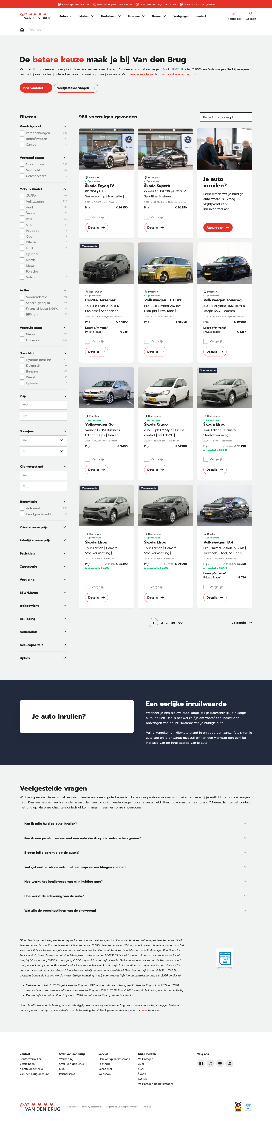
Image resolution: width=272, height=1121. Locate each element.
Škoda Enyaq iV (99, 186)
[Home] (35, 16)
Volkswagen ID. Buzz (162, 300)
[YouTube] (220, 1063)
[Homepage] (22, 29)
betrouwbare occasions (178, 74)
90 (180, 622)
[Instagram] (210, 1063)
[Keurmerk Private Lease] (248, 1107)
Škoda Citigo (156, 424)
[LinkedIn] (229, 1063)
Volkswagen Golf (100, 424)
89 (173, 622)
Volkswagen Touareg (222, 300)
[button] (241, 622)
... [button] (167, 622)
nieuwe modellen (141, 74)
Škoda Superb (157, 186)
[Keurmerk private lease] (224, 959)
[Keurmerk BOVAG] (238, 1107)
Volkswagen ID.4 (218, 542)
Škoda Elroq (214, 424)
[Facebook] (201, 1063)
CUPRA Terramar (100, 300)
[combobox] (43, 405)
